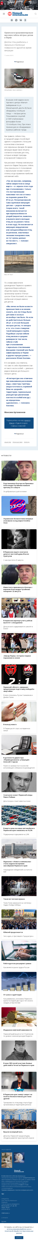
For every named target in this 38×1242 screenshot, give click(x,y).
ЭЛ (23, 1185)
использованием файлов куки (18, 1229)
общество (7, 442)
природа (26, 442)
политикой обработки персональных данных (19, 1232)
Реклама (3, 1221)
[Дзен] (12, 20)
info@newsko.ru (5, 1213)
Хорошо (19, 1237)
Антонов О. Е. (16, 1204)
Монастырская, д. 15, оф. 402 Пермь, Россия (9, 1206)
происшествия (17, 442)
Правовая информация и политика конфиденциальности (17, 1190)
